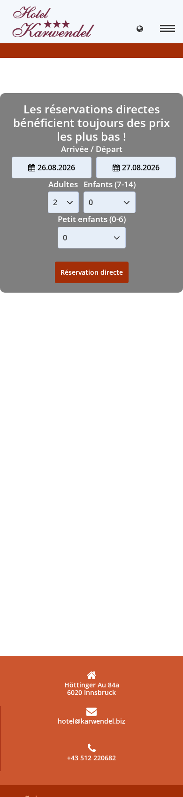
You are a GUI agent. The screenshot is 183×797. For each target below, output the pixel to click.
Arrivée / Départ (91, 148)
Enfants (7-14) (110, 184)
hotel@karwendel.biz (91, 721)
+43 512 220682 (91, 757)
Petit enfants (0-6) (92, 219)
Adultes (63, 184)
